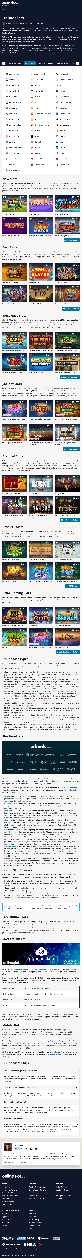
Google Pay (6, 1222)
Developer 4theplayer (28, 1043)
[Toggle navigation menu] (78, 3)
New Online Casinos (36, 1193)
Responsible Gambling (37, 1222)
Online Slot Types (14, 63)
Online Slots (6, 1187)
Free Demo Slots (8, 1201)
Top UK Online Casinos (37, 1187)
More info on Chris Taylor (13, 1163)
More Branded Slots (69, 520)
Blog (30, 1228)
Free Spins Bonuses (63, 1190)
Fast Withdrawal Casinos (38, 1198)
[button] (73, 4)
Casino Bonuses (62, 1187)
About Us (32, 1214)
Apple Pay (6, 1217)
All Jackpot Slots (70, 449)
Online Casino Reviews (37, 1190)
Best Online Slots (70, 308)
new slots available (69, 787)
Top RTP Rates (71, 586)
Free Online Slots (62, 63)
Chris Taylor (15, 23)
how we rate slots (56, 906)
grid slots (30, 705)
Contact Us (33, 1217)
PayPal (4, 1214)
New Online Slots (8, 1193)
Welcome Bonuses (63, 1193)
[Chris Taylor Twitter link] (26, 1148)
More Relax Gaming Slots (67, 652)
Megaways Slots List (69, 377)
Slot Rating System (36, 1225)
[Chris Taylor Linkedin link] (31, 1148)
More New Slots (70, 240)
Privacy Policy (34, 1219)
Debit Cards (6, 1219)
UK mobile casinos (54, 1054)
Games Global (10, 803)
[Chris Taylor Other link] (36, 1148)
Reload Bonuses (62, 1198)
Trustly (5, 1225)
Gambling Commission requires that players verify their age (37, 969)
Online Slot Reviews (45, 63)
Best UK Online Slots (10, 1196)
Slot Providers (29, 63)
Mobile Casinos (34, 1196)
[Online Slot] (10, 3)
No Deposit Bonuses (63, 1196)
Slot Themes (7, 1204)
